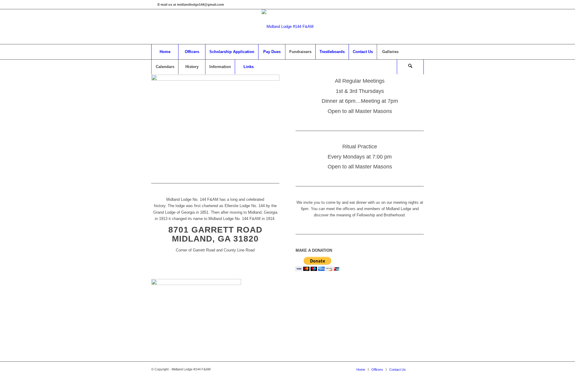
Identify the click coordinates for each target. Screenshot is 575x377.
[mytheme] (288, 26)
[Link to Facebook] (153, 4)
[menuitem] (164, 51)
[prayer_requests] (196, 283)
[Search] (410, 66)
